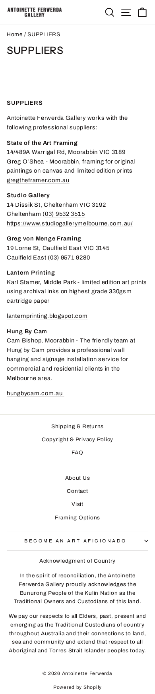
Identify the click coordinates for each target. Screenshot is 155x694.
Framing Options (77, 518)
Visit (77, 504)
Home (15, 34)
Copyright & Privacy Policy (77, 439)
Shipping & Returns (77, 426)
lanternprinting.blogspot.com (47, 316)
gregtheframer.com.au (38, 180)
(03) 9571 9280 (69, 257)
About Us (77, 478)
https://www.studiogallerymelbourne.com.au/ (70, 223)
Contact (77, 491)
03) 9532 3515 (65, 214)
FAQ (77, 453)
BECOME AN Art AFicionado (75, 540)
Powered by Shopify (77, 687)
